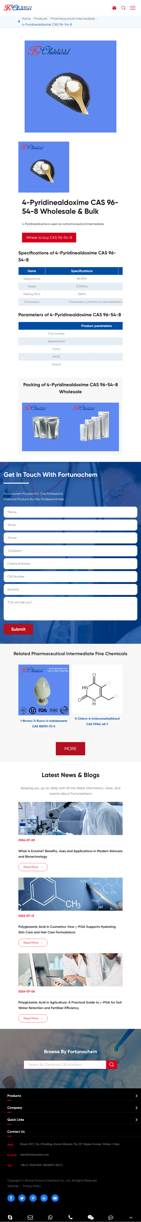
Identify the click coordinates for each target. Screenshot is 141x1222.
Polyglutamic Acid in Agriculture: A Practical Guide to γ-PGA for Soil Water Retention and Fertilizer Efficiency (70, 1005)
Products (40, 18)
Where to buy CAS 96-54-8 (49, 237)
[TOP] (131, 1217)
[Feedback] (111, 1217)
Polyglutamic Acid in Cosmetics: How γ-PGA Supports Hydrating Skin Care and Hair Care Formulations (67, 929)
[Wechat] (91, 1217)
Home (26, 18)
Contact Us (16, 1132)
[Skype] (10, 1217)
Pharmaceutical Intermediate (73, 18)
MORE (70, 748)
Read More (33, 867)
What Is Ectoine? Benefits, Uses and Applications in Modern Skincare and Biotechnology (70, 854)
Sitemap (13, 1186)
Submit (18, 629)
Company (14, 1108)
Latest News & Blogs (71, 775)
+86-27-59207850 (30, 1165)
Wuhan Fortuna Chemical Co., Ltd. (52, 1180)
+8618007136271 (52, 1165)
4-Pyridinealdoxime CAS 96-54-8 (47, 24)
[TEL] (70, 1217)
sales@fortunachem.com (34, 1154)
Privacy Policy (32, 1186)
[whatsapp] (50, 1217)
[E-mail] (30, 1217)
